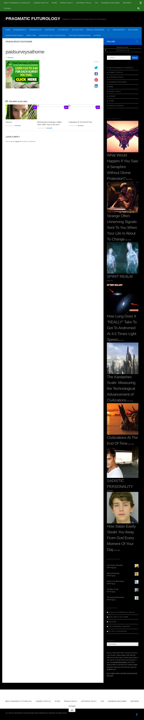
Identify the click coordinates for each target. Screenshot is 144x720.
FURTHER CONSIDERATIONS (80, 35)
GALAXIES (112, 622)
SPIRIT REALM (120, 276)
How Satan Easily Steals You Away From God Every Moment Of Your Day (121, 538)
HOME (8, 30)
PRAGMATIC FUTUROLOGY (33, 18)
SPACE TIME (31, 35)
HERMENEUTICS (35, 30)
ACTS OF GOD (77, 30)
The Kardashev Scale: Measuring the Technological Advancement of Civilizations (121, 388)
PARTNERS (127, 3)
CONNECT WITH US (41, 3)
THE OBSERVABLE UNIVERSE (119, 626)
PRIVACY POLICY (66, 3)
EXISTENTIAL (50, 30)
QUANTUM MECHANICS (14, 35)
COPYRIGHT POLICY (84, 3)
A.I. (108, 30)
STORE (54, 3)
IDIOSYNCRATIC (119, 30)
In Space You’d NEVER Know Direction (122, 612)
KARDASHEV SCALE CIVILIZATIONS (52, 35)
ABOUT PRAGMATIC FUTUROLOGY (17, 3)
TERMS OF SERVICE (116, 106)
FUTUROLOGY (63, 30)
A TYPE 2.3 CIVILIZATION (118, 631)
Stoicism (9, 122)
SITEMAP (7, 8)
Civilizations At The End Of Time (80, 122)
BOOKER (11, 57)
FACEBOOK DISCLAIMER (110, 3)
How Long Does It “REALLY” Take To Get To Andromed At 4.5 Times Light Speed (122, 328)
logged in (18, 141)
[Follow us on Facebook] (137, 41)
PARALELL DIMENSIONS (95, 30)
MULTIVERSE (133, 30)
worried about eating (119, 662)
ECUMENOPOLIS (19, 30)
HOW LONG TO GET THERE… (119, 617)
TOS (96, 3)
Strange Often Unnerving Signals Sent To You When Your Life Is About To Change (122, 227)
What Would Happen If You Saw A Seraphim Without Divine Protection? (122, 167)
